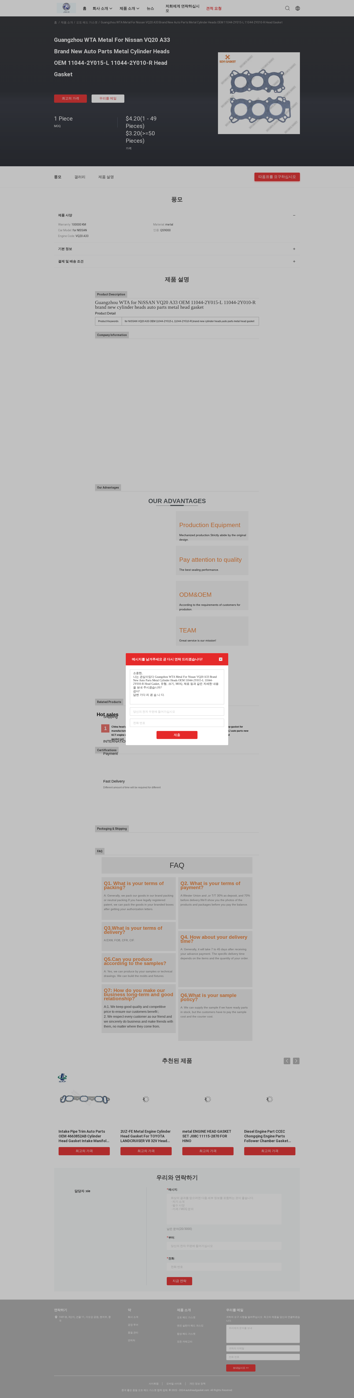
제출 (177, 735)
